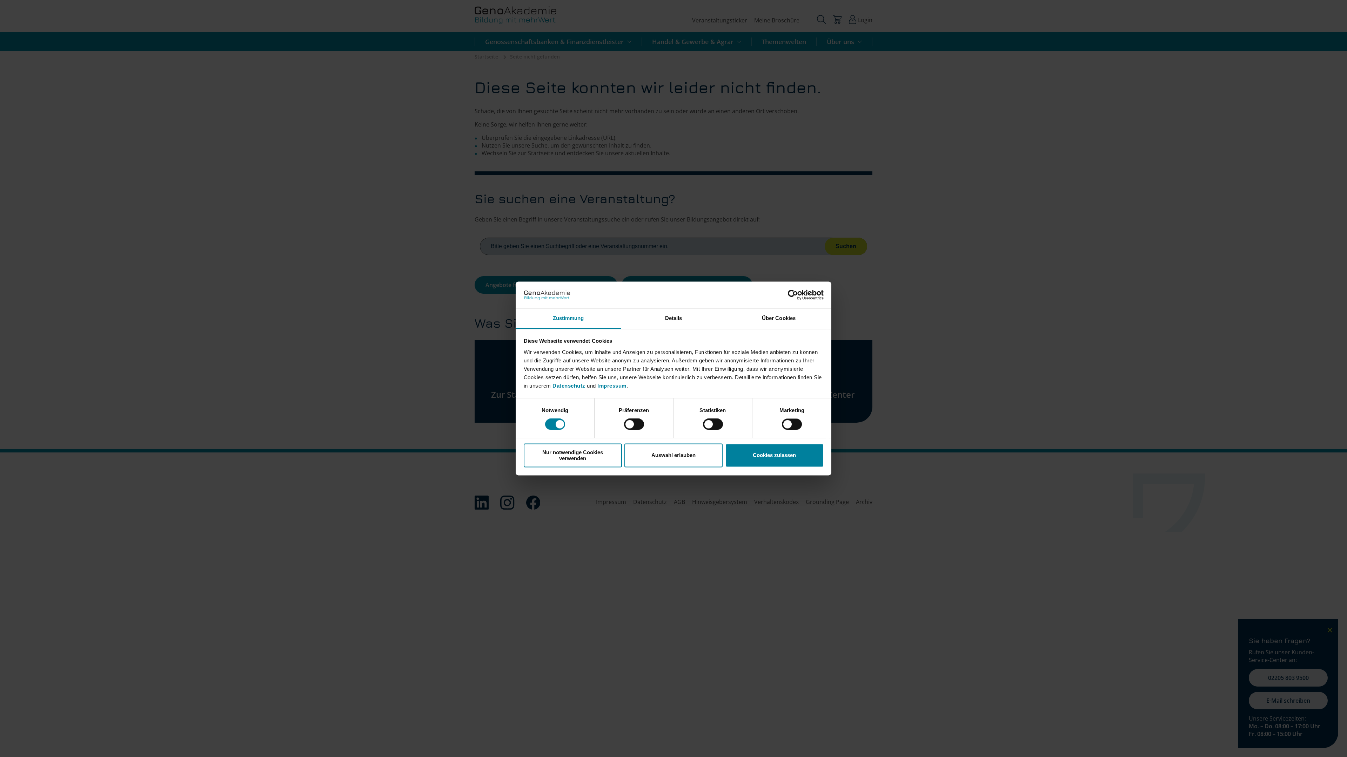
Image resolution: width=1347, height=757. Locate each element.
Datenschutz (569, 386)
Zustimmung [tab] (568, 318)
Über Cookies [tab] (779, 318)
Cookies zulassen (774, 455)
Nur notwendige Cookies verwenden (572, 455)
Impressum (611, 386)
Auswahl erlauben (673, 455)
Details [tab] (673, 318)
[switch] (634, 424)
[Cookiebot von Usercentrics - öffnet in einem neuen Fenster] (793, 295)
